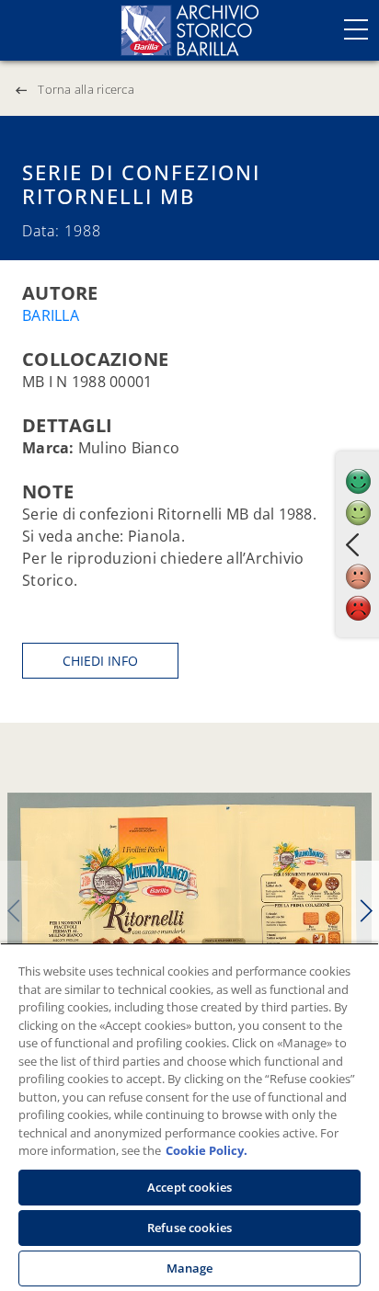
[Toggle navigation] (356, 29)
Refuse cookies (189, 1227)
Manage (190, 1268)
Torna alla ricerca (86, 89)
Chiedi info (100, 660)
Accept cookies (189, 1187)
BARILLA (50, 315)
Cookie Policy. (206, 1150)
